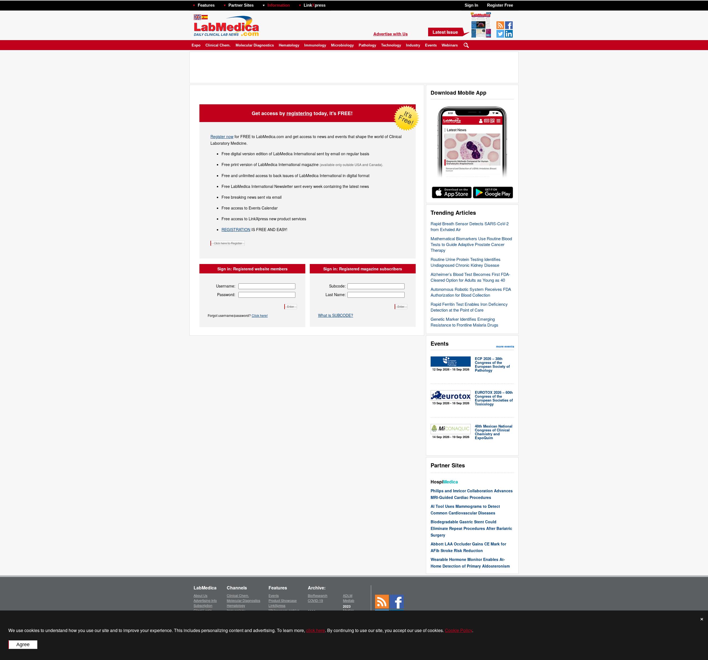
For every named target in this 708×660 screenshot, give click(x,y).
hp (333, 3)
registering (299, 113)
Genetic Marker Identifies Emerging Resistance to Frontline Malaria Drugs (464, 322)
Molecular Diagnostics (255, 45)
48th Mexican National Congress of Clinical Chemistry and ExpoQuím (493, 431)
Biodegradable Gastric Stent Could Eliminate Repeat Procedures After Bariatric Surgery (471, 528)
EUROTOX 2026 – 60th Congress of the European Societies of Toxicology (494, 398)
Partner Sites (241, 5)
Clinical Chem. (218, 45)
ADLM (347, 595)
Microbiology (342, 45)
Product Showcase (283, 600)
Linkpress (315, 5)
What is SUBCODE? (335, 315)
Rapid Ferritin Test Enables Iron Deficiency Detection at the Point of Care (469, 307)
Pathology (367, 45)
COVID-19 (315, 600)
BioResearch (317, 595)
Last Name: (336, 294)
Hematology (289, 45)
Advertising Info (205, 600)
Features (206, 5)
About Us (200, 595)
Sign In (471, 5)
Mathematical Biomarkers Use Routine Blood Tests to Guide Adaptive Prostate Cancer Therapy (471, 244)
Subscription (203, 605)
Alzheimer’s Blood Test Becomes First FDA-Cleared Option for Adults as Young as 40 (470, 277)
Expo (196, 45)
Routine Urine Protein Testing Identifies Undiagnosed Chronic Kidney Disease (466, 262)
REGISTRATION (236, 229)
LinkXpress (277, 605)
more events (505, 346)
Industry (413, 45)
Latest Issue (445, 32)
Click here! (260, 315)
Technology (391, 45)
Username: (225, 286)
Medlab (348, 600)
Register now (221, 136)
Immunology (315, 45)
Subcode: (337, 286)
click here (315, 630)
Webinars (450, 45)
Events (431, 45)
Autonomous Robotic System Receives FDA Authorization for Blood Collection (471, 292)
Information (278, 5)
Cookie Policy (458, 630)
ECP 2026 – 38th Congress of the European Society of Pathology (492, 364)
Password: (226, 294)
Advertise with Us (390, 34)
